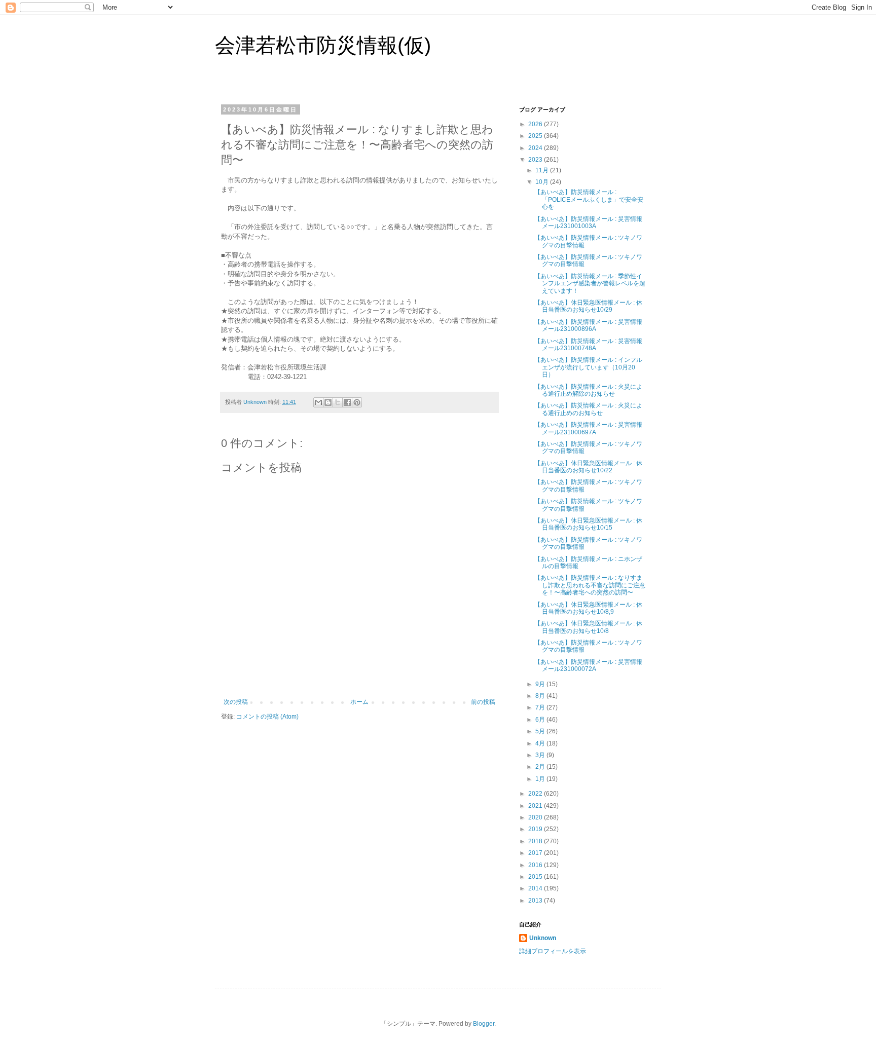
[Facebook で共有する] (347, 402)
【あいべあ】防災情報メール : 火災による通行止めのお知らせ (588, 409)
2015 (536, 876)
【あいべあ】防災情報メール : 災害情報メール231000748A (588, 345)
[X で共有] (338, 402)
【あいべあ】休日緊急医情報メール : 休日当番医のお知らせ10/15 (588, 524)
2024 (536, 148)
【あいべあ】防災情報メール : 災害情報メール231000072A (588, 665)
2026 (536, 124)
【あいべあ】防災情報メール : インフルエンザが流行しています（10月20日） (588, 367)
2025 (536, 135)
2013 (536, 900)
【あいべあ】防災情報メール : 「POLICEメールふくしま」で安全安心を (588, 199)
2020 (536, 817)
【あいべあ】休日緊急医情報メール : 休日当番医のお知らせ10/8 (588, 627)
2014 (536, 888)
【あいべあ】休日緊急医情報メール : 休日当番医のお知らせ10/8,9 (588, 608)
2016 (536, 865)
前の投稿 (483, 701)
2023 (536, 159)
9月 (540, 684)
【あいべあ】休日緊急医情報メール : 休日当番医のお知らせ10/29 (588, 306)
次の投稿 (236, 701)
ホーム (359, 701)
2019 (536, 829)
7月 (540, 707)
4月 (540, 743)
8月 (540, 695)
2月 (540, 766)
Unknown (542, 938)
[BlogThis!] (328, 402)
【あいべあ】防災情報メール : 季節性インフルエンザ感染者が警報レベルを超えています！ (589, 283)
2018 (536, 841)
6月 (540, 719)
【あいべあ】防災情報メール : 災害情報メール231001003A (588, 222)
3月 (540, 755)
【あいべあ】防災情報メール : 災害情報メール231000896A (588, 325)
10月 (542, 181)
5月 (540, 731)
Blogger (483, 1023)
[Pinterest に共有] (357, 402)
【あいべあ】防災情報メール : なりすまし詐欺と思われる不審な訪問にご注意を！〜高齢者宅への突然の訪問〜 (589, 585)
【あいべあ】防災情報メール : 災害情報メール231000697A (588, 428)
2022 (536, 793)
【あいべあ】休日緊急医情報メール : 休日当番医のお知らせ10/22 (588, 467)
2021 (536, 805)
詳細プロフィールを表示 (552, 951)
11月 (542, 170)
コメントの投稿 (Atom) (267, 716)
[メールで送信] (318, 402)
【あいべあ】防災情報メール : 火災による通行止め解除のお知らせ (588, 390)
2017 (536, 852)
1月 (540, 778)
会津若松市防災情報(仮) (323, 45)
